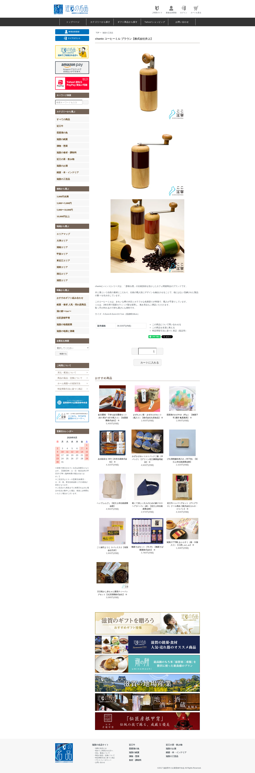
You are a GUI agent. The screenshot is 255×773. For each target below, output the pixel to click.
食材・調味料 (135, 760)
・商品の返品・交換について (104, 755)
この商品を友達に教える (163, 327)
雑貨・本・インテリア (68, 172)
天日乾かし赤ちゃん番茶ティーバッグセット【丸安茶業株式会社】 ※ (112, 593)
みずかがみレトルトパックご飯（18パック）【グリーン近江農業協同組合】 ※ (147, 459)
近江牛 (60, 125)
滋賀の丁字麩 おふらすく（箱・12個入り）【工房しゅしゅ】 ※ (182, 543)
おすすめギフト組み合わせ (70, 297)
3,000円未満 (63, 196)
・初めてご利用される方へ (103, 750)
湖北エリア (62, 273)
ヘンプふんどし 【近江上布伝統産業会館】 (112, 504)
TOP (97, 33)
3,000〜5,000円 (64, 203)
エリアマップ (63, 233)
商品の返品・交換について (70, 378)
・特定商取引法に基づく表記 (104, 758)
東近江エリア (63, 260)
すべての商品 (63, 119)
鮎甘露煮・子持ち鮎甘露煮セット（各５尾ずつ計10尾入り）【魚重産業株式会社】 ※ (112, 418)
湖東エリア (62, 267)
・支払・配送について (102, 753)
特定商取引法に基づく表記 (70, 389)
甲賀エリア (62, 253)
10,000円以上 (63, 216)
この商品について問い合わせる (166, 324)
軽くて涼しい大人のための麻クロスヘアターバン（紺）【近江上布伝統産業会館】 (147, 506)
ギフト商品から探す (128, 22)
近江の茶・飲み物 (65, 159)
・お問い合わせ (99, 762)
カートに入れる (149, 362)
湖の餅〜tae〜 (64, 311)
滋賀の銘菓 (62, 139)
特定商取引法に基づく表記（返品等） (169, 330)
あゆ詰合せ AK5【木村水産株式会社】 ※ (112, 460)
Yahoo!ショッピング (154, 22)
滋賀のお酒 (62, 165)
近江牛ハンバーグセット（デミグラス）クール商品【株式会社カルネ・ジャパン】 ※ (182, 506)
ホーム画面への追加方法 (69, 383)
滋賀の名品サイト (100, 745)
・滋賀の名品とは (100, 748)
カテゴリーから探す (100, 22)
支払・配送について (67, 372)
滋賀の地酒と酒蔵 (65, 330)
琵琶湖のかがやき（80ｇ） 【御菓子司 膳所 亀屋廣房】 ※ (182, 416)
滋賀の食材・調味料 (67, 152)
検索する (63, 353)
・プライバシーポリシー (102, 760)
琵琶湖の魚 (62, 132)
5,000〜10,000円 (65, 209)
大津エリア (62, 240)
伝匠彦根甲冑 (63, 317)
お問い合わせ (182, 22)
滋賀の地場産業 (64, 324)
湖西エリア (62, 280)
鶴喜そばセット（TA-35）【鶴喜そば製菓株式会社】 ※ (147, 548)
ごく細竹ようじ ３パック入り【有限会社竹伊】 (112, 548)
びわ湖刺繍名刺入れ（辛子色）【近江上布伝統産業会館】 (182, 460)
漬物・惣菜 (62, 145)
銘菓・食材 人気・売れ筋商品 (71, 304)
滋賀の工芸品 (107, 33)
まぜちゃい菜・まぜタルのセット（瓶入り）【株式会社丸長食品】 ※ (147, 416)
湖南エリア (62, 247)
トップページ (73, 22)
